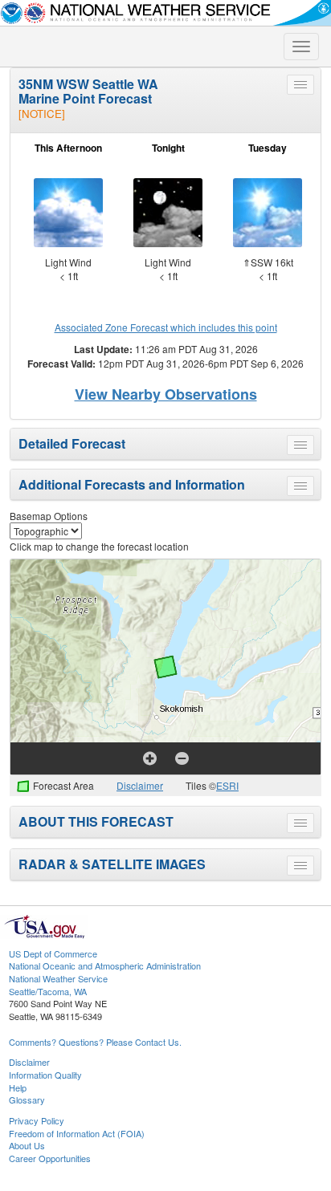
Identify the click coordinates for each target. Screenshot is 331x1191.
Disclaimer (139, 785)
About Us (27, 1145)
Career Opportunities (50, 1158)
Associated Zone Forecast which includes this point (166, 327)
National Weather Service (58, 978)
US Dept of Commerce (53, 953)
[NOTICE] (41, 113)
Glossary (27, 1099)
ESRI (227, 785)
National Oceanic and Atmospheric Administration (105, 965)
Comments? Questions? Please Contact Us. (95, 1041)
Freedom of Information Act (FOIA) (77, 1133)
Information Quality (45, 1074)
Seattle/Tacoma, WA (48, 991)
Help (18, 1087)
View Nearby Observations (166, 394)
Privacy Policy (36, 1120)
